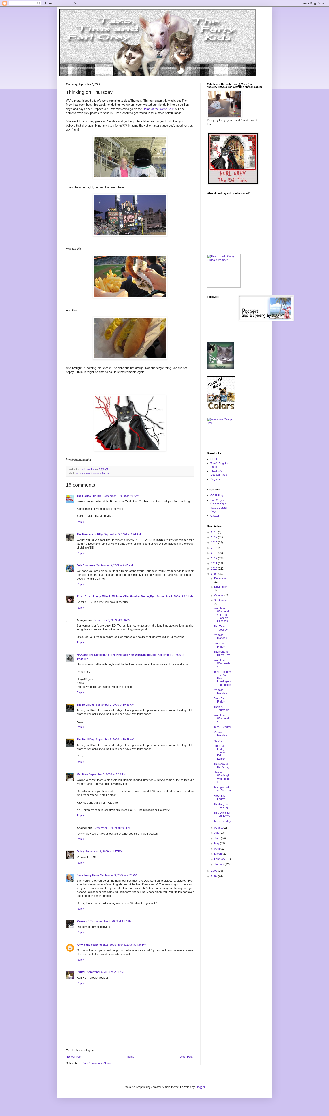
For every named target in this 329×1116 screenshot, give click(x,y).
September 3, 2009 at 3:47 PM (103, 851)
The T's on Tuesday (221, 628)
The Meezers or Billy (90, 534)
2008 (214, 870)
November (220, 587)
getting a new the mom (88, 473)
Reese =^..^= (85, 921)
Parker (81, 972)
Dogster (215, 479)
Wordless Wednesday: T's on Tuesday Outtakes (222, 615)
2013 (214, 553)
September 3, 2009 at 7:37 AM (121, 496)
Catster (214, 515)
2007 (214, 876)
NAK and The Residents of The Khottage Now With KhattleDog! (116, 654)
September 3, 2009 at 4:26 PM (118, 875)
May (217, 843)
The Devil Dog (85, 704)
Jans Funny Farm (88, 875)
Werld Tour (166, 109)
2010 (214, 568)
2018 (214, 532)
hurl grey (107, 473)
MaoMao (82, 774)
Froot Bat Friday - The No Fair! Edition (220, 752)
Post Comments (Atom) (97, 1063)
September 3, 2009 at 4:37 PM (113, 921)
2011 (214, 563)
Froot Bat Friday (219, 645)
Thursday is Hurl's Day (222, 653)
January (219, 864)
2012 (214, 558)
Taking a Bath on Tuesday (222, 789)
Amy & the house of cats (92, 944)
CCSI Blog (216, 495)
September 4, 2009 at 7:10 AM (105, 972)
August (218, 827)
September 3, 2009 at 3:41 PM (112, 828)
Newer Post (74, 1056)
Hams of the (151, 109)
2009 (214, 574)
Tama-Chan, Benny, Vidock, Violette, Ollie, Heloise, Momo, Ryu (116, 596)
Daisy (80, 851)
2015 (214, 542)
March (218, 853)
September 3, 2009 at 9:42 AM (175, 596)
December (220, 578)
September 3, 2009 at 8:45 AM (114, 565)
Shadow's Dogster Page (218, 473)
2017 (214, 537)
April (217, 848)
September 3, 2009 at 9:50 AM (112, 620)
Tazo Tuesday (222, 727)
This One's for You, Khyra (222, 814)
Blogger (200, 1087)
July (217, 832)
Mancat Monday (220, 636)
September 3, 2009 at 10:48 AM (115, 704)
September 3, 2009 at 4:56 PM (127, 944)
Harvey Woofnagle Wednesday (222, 777)
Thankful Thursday (221, 708)
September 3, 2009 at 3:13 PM (107, 774)
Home (130, 1056)
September (221, 600)
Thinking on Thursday (221, 806)
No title (218, 740)
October (219, 595)
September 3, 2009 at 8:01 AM (122, 534)
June (217, 838)
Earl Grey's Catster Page (218, 502)
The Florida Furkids (89, 496)
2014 (214, 547)
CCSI (213, 459)
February (220, 859)
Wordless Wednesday (222, 663)
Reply (80, 522)
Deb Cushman (86, 565)
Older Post (186, 1056)
